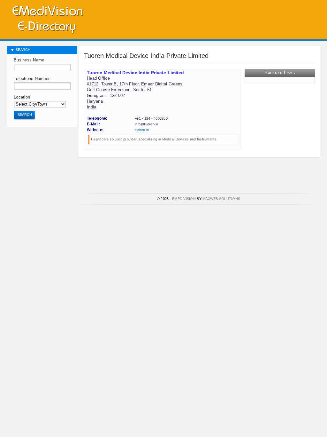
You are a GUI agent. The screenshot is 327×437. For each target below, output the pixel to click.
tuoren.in (142, 130)
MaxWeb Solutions (221, 199)
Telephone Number (31, 78)
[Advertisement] (245, 17)
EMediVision (184, 199)
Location (22, 97)
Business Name (29, 60)
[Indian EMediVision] (47, 18)
